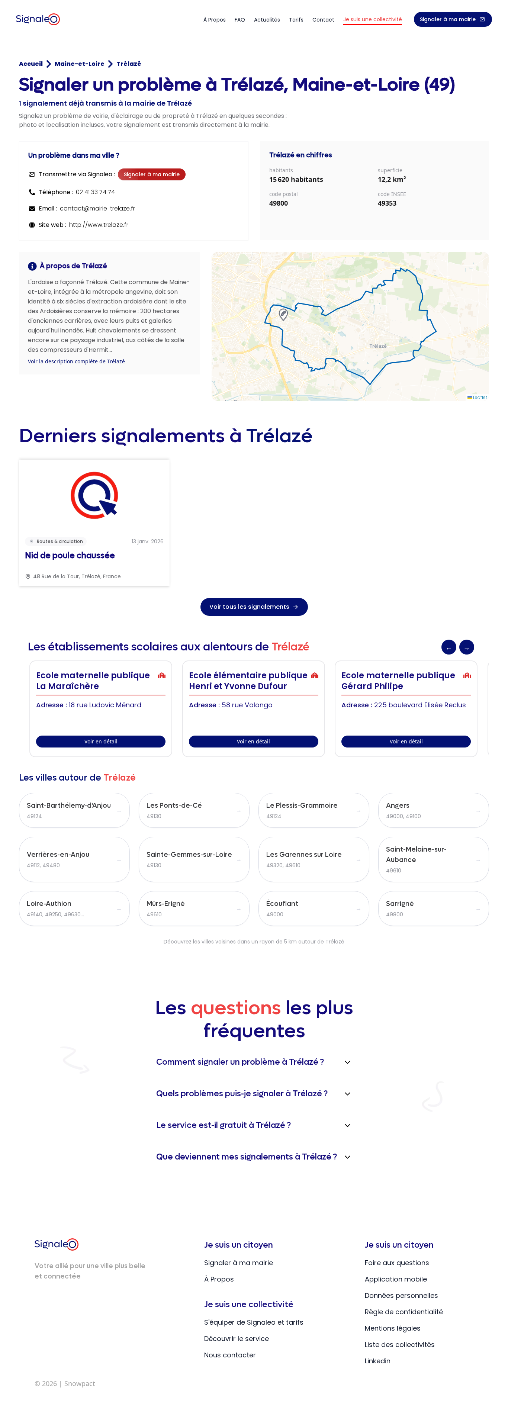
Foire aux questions (397, 1262)
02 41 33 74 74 (95, 192)
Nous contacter (230, 1355)
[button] (283, 314)
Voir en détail (101, 741)
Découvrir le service (236, 1338)
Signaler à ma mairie (448, 19)
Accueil (31, 64)
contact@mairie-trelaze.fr (97, 208)
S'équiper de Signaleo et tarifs (253, 1322)
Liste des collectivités (400, 1344)
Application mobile (396, 1279)
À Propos (219, 1279)
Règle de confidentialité (404, 1311)
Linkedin (377, 1361)
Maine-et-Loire (80, 64)
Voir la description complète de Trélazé (76, 361)
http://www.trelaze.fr (98, 225)
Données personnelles (401, 1295)
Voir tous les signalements (249, 606)
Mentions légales (393, 1328)
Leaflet (479, 397)
